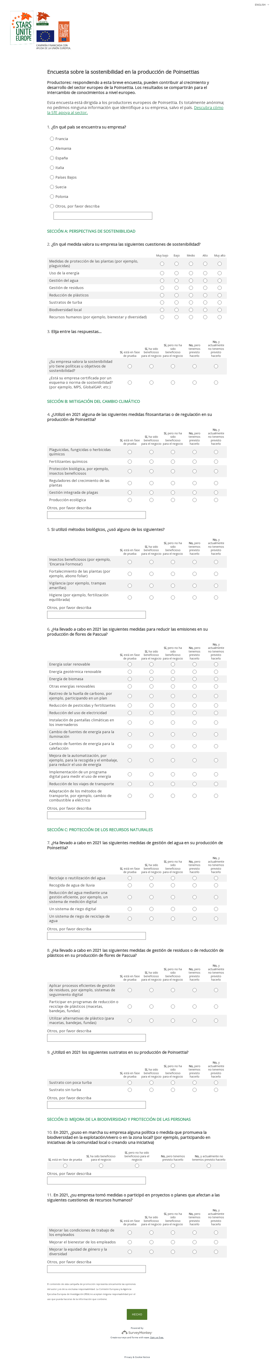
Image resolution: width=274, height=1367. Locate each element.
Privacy (128, 1357)
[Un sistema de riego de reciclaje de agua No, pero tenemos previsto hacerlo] (194, 919)
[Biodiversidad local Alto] (205, 310)
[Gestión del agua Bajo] (176, 281)
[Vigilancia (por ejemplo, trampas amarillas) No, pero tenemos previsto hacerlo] (194, 586)
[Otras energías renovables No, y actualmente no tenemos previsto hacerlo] (216, 686)
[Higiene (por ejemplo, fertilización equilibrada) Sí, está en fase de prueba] (130, 597)
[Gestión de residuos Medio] (191, 288)
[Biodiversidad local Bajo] (176, 310)
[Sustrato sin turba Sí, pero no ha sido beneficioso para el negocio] (173, 1090)
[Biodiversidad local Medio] (191, 310)
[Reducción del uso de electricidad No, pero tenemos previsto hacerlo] (194, 713)
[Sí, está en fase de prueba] (65, 1166)
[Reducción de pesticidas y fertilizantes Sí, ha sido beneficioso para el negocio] (151, 705)
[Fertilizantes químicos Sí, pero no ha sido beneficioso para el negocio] (173, 462)
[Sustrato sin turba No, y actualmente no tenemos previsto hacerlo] (216, 1090)
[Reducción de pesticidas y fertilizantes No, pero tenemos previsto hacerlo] (194, 705)
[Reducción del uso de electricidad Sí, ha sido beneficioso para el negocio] (151, 713)
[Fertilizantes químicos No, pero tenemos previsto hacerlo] (194, 462)
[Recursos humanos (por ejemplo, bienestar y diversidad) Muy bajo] (162, 317)
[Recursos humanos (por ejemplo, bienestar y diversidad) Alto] (205, 317)
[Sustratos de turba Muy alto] (219, 302)
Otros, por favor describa (69, 508)
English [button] (260, 4)
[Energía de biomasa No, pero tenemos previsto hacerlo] (194, 679)
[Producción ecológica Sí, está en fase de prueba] (130, 500)
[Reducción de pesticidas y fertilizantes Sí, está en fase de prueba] (130, 705)
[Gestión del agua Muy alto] (219, 281)
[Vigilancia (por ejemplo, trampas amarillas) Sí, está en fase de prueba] (130, 586)
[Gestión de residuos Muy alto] (219, 288)
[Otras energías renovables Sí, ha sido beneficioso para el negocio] (151, 686)
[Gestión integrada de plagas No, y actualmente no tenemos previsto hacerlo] (216, 493)
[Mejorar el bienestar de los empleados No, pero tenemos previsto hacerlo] (194, 1242)
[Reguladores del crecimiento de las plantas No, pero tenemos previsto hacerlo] (194, 483)
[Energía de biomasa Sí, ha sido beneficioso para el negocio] (151, 679)
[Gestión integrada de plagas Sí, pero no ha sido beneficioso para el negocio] (173, 493)
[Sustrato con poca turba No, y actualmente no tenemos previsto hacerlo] (216, 1083)
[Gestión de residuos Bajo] (176, 288)
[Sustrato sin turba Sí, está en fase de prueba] (130, 1090)
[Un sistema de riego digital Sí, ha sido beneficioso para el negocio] (151, 909)
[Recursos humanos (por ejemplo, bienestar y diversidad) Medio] (191, 317)
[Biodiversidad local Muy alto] (219, 310)
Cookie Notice (142, 1357)
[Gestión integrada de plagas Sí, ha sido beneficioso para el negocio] (151, 493)
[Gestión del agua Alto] (205, 281)
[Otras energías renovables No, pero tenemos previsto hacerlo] (194, 686)
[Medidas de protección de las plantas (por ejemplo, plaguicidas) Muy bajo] (162, 264)
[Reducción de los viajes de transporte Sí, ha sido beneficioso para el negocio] (151, 784)
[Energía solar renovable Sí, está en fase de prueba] (130, 664)
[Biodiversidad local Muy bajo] (162, 310)
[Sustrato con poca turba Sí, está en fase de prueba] (130, 1083)
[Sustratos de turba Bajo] (176, 302)
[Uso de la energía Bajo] (176, 273)
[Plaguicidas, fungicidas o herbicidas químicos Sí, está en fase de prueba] (130, 452)
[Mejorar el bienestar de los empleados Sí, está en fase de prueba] (130, 1242)
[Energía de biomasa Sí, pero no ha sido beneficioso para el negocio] (173, 679)
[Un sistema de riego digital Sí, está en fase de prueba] (130, 909)
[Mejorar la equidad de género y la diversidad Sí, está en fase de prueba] (130, 1252)
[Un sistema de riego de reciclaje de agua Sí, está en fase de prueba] (130, 919)
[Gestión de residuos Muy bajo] (162, 288)
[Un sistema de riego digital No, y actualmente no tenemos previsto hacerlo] (216, 909)
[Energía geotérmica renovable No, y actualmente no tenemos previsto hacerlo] (216, 672)
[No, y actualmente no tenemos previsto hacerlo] (209, 1166)
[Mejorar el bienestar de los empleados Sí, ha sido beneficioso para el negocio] (151, 1242)
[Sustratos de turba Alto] (205, 302)
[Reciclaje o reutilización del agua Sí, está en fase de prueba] (130, 878)
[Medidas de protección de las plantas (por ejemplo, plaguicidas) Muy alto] (219, 264)
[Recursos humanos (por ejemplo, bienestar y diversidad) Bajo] (176, 317)
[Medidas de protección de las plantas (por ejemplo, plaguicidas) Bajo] (176, 264)
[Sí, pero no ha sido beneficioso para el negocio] (137, 1166)
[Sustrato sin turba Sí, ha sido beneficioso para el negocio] (151, 1090)
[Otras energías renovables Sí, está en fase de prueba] (130, 686)
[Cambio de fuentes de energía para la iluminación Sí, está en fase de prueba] (130, 734)
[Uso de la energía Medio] (191, 273)
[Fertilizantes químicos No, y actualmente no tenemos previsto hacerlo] (216, 462)
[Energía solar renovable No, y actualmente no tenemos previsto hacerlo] (216, 664)
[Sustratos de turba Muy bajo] (162, 302)
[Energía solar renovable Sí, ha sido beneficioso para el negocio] (151, 664)
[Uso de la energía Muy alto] (219, 273)
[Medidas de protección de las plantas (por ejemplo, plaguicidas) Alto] (205, 264)
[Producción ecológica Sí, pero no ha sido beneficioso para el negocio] (173, 500)
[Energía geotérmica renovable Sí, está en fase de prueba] (130, 672)
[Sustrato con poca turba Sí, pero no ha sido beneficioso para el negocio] (173, 1083)
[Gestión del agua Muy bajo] (162, 281)
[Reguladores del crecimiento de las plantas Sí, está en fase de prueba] (130, 483)
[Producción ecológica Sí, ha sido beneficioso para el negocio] (151, 500)
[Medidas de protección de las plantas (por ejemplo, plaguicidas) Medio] (191, 264)
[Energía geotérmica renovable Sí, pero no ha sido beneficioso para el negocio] (173, 672)
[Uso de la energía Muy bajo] (162, 273)
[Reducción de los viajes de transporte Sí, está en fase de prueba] (130, 784)
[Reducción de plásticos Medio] (191, 295)
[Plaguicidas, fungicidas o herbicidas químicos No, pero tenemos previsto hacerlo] (194, 452)
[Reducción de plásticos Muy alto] (219, 295)
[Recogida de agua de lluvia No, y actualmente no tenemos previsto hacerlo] (216, 885)
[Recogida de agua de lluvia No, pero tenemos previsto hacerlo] (194, 885)
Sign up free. (157, 1337)
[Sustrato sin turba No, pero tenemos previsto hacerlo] (194, 1090)
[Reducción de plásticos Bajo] (176, 295)
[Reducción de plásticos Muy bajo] (162, 295)
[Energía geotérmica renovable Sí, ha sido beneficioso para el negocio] (151, 672)
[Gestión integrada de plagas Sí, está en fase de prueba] (130, 493)
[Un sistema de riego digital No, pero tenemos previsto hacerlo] (194, 909)
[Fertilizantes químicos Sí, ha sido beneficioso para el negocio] (151, 462)
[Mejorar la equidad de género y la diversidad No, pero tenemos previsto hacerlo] (194, 1252)
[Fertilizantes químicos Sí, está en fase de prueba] (130, 462)
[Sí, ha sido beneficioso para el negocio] (101, 1166)
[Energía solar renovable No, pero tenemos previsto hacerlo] (194, 664)
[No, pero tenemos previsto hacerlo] (173, 1166)
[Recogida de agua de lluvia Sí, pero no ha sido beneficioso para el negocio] (173, 885)
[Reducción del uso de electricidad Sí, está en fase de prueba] (130, 713)
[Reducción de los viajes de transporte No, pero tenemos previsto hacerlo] (194, 784)
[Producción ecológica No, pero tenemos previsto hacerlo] (194, 500)
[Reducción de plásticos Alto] (205, 295)
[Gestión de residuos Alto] (205, 288)
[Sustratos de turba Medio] (191, 302)
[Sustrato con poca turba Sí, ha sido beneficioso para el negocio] (151, 1083)
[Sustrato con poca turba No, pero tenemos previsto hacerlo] (194, 1083)
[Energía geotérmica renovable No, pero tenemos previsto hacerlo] (194, 672)
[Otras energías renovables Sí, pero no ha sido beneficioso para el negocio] (173, 686)
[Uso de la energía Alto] (205, 273)
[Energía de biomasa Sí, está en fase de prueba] (130, 679)
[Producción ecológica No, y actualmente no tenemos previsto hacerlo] (216, 500)
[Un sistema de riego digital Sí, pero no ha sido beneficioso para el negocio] (173, 909)
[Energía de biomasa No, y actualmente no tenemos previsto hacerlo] (216, 679)
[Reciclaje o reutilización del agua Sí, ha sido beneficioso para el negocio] (151, 878)
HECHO (137, 1314)
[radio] (49, 138)
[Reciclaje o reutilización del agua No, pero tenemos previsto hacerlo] (194, 878)
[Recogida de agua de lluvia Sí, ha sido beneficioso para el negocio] (151, 885)
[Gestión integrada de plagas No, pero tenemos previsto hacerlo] (194, 493)
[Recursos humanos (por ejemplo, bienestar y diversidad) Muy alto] (219, 317)
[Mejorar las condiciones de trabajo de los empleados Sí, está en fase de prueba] (130, 1233)
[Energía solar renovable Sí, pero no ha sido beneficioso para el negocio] (173, 664)
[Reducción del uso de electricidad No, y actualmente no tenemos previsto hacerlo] (216, 713)
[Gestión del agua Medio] (191, 281)
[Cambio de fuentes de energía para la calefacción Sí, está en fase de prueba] (130, 746)
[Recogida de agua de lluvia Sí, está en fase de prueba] (130, 885)
